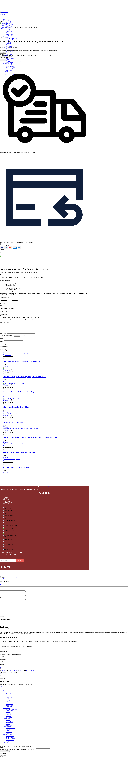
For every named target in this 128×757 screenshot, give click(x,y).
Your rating (3, 322)
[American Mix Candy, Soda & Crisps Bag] (13, 443)
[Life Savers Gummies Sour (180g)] (11, 398)
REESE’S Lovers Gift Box (13, 422)
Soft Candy (8, 22)
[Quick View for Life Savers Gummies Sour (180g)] (11, 400)
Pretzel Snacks (9, 51)
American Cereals (10, 736)
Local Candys (9, 706)
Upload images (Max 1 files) (6, 335)
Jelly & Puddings (10, 737)
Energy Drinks (9, 39)
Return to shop (3, 686)
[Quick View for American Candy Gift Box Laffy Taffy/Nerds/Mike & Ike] (11, 370)
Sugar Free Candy (10, 705)
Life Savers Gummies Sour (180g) (16, 407)
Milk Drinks (9, 46)
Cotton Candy (9, 704)
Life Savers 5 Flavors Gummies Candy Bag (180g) (22, 361)
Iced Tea (8, 712)
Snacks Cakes (9, 732)
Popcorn (8, 52)
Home (1, 27)
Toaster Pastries (9, 733)
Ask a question (4, 61)
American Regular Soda (11, 38)
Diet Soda (8, 43)
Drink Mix (8, 44)
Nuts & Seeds (9, 54)
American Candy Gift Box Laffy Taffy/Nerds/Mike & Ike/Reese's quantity (18, 55)
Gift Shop (5, 27)
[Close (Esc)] (5, 755)
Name (2, 338)
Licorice (8, 701)
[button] (6, 355)
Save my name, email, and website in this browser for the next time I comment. (20, 344)
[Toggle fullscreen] (2, 755)
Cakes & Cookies (7, 726)
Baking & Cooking (10, 738)
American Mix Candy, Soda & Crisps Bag (19, 452)
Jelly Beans (8, 698)
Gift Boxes (5, 742)
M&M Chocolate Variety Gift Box (16, 468)
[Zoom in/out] (0, 755)
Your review (3, 333)
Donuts (7, 59)
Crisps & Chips (9, 721)
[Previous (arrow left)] (0, 756)
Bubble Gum (9, 26)
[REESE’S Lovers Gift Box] (10, 413)
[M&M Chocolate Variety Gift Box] (11, 459)
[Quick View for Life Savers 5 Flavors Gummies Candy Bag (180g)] (11, 355)
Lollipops (8, 29)
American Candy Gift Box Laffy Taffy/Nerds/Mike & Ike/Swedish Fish (30, 437)
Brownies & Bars (10, 58)
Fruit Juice (8, 713)
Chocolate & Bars (10, 25)
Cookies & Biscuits (10, 56)
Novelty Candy (9, 702)
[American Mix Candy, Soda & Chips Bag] (13, 383)
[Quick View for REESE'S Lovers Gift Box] (11, 415)
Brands (4, 19)
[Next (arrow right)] (2, 756)
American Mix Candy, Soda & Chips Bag (18, 392)
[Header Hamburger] (1, 21)
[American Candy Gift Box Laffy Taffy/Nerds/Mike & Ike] (0, 28)
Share (21, 61)
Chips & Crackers (7, 718)
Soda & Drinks (6, 708)
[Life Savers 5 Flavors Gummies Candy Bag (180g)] (15, 353)
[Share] (3, 755)
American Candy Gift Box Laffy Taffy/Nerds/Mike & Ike (24, 377)
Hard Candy (9, 23)
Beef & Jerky (9, 741)
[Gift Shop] (1, 28)
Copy (16, 672)
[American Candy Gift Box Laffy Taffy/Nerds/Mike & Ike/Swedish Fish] (2, 28)
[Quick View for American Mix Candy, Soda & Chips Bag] (11, 385)
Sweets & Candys (7, 21)
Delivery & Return (14, 61)
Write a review (4, 314)
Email (2, 341)
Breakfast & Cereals (7, 734)
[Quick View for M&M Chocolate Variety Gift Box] (11, 461)
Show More (3, 52)
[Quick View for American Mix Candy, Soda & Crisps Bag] (11, 445)
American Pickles (10, 740)
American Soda (3, 14)
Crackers (8, 48)
